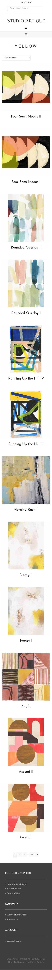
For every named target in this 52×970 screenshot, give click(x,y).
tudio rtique (26, 20)
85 (33, 855)
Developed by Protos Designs (30, 962)
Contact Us (12, 920)
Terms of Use (13, 894)
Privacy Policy (14, 889)
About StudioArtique (17, 915)
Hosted (11, 962)
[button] (26, 28)
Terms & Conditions (16, 884)
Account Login (14, 941)
